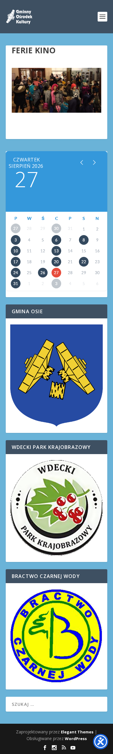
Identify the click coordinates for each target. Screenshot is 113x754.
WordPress (76, 738)
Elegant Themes (77, 732)
